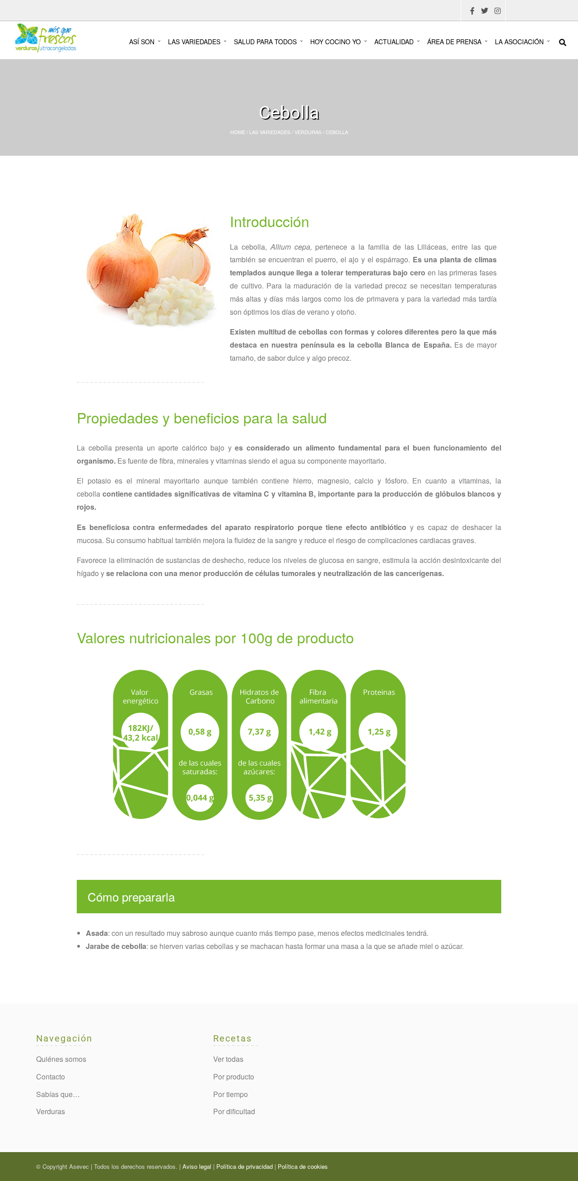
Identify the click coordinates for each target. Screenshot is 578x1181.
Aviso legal (196, 1166)
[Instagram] (497, 10)
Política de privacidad (244, 1166)
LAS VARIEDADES (269, 131)
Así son (141, 41)
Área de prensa (454, 41)
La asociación (519, 41)
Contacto (50, 1076)
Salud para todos (265, 41)
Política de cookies (303, 1166)
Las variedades (194, 41)
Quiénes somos (61, 1059)
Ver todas (228, 1059)
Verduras (308, 131)
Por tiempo (230, 1094)
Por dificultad (234, 1111)
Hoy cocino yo (335, 41)
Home (237, 131)
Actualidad (394, 41)
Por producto (233, 1076)
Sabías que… (58, 1094)
